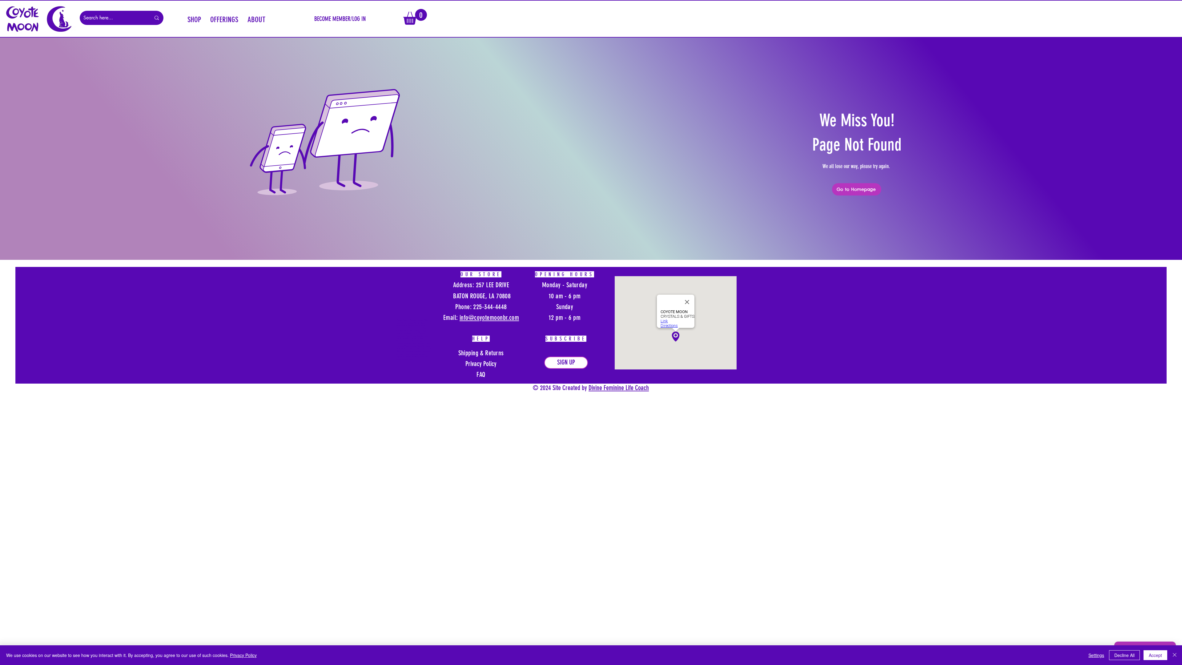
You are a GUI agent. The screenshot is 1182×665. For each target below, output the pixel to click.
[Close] (1174, 655)
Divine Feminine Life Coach (619, 388)
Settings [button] (1096, 655)
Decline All (1124, 655)
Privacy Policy (243, 655)
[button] (194, 18)
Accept (1155, 655)
